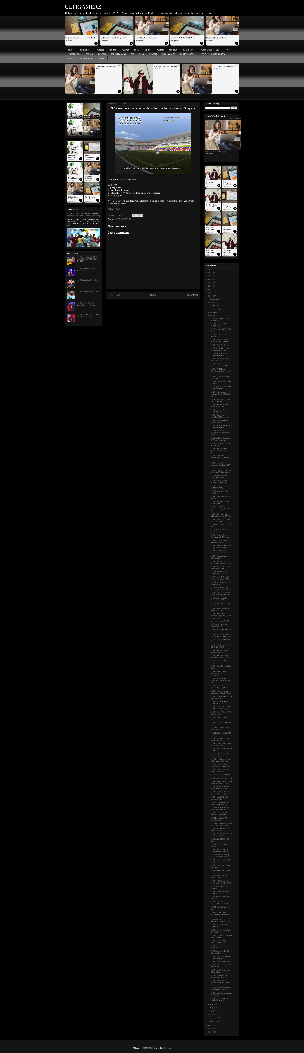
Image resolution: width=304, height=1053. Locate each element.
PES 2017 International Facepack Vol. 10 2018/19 (219, 365)
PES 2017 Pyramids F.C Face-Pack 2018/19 (220, 947)
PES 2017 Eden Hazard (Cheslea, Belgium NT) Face (220, 615)
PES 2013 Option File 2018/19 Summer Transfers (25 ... (220, 814)
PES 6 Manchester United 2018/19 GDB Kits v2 (218, 354)
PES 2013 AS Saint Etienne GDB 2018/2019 (219, 421)
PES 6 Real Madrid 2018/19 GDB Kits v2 (219, 320)
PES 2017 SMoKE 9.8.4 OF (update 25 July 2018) (219, 829)
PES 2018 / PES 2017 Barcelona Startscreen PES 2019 (221, 936)
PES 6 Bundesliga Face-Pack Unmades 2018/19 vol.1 (219, 349)
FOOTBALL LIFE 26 (187, 54)
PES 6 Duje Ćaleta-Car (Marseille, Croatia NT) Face (220, 921)
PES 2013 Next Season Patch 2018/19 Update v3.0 (219, 999)
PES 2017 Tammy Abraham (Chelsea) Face (219, 557)
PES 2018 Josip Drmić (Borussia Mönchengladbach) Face (221, 782)
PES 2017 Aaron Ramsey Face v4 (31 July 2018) (220, 400)
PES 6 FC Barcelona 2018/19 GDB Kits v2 (219, 325)
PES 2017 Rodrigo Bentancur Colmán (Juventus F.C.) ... (220, 651)
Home (153, 295)
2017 (210, 1025)
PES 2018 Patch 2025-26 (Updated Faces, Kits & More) (87, 304)
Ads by (235, 118)
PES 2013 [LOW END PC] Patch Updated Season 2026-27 (88, 316)
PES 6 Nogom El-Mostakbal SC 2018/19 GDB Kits (220, 388)
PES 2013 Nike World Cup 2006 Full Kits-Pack (221, 697)
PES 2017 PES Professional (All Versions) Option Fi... (221, 835)
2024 (210, 276)
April (212, 1011)
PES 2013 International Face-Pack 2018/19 (220, 360)
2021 (210, 286)
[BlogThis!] (135, 215)
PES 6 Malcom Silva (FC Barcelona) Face (218, 819)
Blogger (167, 1048)
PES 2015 (153, 54)
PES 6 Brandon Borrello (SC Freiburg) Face (219, 952)
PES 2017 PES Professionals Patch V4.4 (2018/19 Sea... (220, 803)
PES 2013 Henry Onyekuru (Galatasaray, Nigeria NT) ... (220, 692)
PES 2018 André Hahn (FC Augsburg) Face (219, 798)
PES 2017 (148, 50)
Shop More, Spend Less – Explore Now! (80, 38)
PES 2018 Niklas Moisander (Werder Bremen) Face (219, 788)
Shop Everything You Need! (223, 66)
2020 (210, 289)
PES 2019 (125, 50)
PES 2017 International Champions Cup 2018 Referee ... (220, 394)
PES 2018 (160, 50)
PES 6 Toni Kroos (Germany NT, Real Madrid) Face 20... (220, 856)
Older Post (192, 295)
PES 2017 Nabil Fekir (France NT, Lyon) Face (220, 520)
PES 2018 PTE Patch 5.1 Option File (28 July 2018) (221, 567)
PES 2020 (113, 50)
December (213, 299)
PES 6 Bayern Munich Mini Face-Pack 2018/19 (219, 599)
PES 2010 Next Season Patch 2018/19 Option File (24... (219, 850)
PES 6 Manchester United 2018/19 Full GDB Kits (218, 573)
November (214, 302)
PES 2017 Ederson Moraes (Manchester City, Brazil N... (220, 620)
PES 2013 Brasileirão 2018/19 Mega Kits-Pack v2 (220, 646)
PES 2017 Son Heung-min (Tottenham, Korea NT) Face (220, 515)
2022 (210, 283)
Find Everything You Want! (216, 38)
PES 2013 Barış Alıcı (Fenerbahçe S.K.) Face (218, 687)
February (213, 1018)
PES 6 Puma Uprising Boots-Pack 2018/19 (219, 729)
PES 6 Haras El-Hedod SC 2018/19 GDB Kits (219, 487)
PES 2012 (89, 54)
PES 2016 (102, 54)
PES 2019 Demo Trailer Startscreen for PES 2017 (219, 942)
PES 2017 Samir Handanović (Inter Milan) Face (219, 405)
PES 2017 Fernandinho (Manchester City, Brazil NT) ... (220, 458)
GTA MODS (71, 58)
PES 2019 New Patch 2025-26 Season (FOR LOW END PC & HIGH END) (87, 259)
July (211, 316)
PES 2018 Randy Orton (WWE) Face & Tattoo (220, 713)
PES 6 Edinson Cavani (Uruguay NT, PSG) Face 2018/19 (221, 824)
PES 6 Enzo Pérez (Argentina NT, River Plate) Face (220, 439)
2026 (210, 269)
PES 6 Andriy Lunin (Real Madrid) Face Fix (219, 625)
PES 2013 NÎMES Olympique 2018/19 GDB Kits (220, 426)
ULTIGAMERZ (83, 6)
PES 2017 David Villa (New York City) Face (219, 411)
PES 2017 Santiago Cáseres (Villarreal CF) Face (219, 552)
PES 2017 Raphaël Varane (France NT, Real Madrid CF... (219, 450)
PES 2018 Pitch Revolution (219, 345)
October (213, 306)
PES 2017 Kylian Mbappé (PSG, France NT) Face (221, 609)
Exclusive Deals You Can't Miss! (183, 38)
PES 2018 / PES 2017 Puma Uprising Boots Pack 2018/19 (220, 882)
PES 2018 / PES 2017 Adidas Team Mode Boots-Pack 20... (220, 594)
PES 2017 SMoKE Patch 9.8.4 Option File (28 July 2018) (220, 578)
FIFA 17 (203, 54)
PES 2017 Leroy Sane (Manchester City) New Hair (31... (220, 509)
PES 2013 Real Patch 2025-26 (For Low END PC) (87, 269)
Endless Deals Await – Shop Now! (113, 38)
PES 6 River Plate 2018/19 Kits (220, 775)
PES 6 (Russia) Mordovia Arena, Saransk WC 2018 (221, 739)
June (212, 1004)
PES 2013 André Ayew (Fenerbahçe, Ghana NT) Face (221, 562)
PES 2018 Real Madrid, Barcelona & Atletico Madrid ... (220, 371)
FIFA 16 (102, 58)
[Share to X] (137, 215)
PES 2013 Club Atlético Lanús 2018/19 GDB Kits (220, 957)
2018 (210, 296)
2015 (210, 1032)
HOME (69, 50)
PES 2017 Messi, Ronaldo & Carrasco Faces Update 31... (220, 341)
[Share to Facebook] (139, 215)
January (213, 1021)
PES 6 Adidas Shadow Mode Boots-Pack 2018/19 (219, 808)
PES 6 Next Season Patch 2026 (87, 291)
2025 (210, 272)
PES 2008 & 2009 (137, 54)
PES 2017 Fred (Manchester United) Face (219, 503)
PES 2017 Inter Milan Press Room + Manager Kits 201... (220, 903)
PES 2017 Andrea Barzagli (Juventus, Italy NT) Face (219, 657)
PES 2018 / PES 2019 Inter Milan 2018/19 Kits (219, 771)
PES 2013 (173, 50)
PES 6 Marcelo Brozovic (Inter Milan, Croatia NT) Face (220, 760)
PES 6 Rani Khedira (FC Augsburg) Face (218, 662)
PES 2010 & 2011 (74, 54)
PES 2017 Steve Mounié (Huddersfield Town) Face (219, 416)
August (212, 312)
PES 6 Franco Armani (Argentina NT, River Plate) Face (220, 433)
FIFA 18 (227, 50)
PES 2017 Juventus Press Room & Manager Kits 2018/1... (220, 444)
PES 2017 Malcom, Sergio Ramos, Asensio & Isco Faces (220, 636)
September (214, 309)
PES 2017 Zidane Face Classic (220, 961)
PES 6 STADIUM (123, 219)
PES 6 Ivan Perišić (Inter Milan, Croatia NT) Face (220, 755)
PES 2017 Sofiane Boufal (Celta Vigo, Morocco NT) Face (220, 546)
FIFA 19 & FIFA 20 (188, 50)
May (212, 1008)
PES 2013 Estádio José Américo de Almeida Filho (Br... (220, 744)
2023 (210, 279)
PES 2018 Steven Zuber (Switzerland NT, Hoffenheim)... (218, 673)
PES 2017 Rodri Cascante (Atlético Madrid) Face (218, 482)
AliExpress (68, 41)
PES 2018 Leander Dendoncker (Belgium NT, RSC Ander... (220, 471)
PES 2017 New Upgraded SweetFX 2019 (218, 877)
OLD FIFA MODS (87, 58)
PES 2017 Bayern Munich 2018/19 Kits (218, 926)
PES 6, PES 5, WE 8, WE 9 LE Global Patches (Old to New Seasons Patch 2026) (83, 214)
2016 (210, 1029)
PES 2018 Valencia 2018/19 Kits (221, 778)
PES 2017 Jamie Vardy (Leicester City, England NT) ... (220, 465)
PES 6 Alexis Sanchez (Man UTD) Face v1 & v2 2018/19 (220, 588)
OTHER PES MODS (118, 54)
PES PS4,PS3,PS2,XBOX (210, 50)
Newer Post (114, 295)
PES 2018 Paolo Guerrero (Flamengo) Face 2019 (218, 976)
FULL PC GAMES (168, 54)
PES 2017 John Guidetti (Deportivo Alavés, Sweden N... (220, 982)
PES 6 (136, 50)
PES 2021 (100, 50)
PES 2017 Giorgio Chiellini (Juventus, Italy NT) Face (219, 536)
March (212, 1014)
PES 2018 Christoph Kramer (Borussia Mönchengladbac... (220, 793)
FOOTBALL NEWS (218, 54)
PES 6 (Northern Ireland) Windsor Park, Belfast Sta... (220, 765)
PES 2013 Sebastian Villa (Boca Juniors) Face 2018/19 (220, 989)
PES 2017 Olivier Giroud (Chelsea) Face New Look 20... (219, 914)
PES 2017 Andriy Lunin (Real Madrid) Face (220, 971)
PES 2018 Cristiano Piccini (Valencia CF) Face (219, 541)
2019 (210, 293)
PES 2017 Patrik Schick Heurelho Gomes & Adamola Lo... (220, 680)
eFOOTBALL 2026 (84, 50)
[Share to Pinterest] (142, 215)
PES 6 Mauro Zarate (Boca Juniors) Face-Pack (219, 476)
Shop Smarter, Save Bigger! (146, 38)
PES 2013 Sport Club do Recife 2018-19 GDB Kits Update (220, 708)
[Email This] (133, 215)
